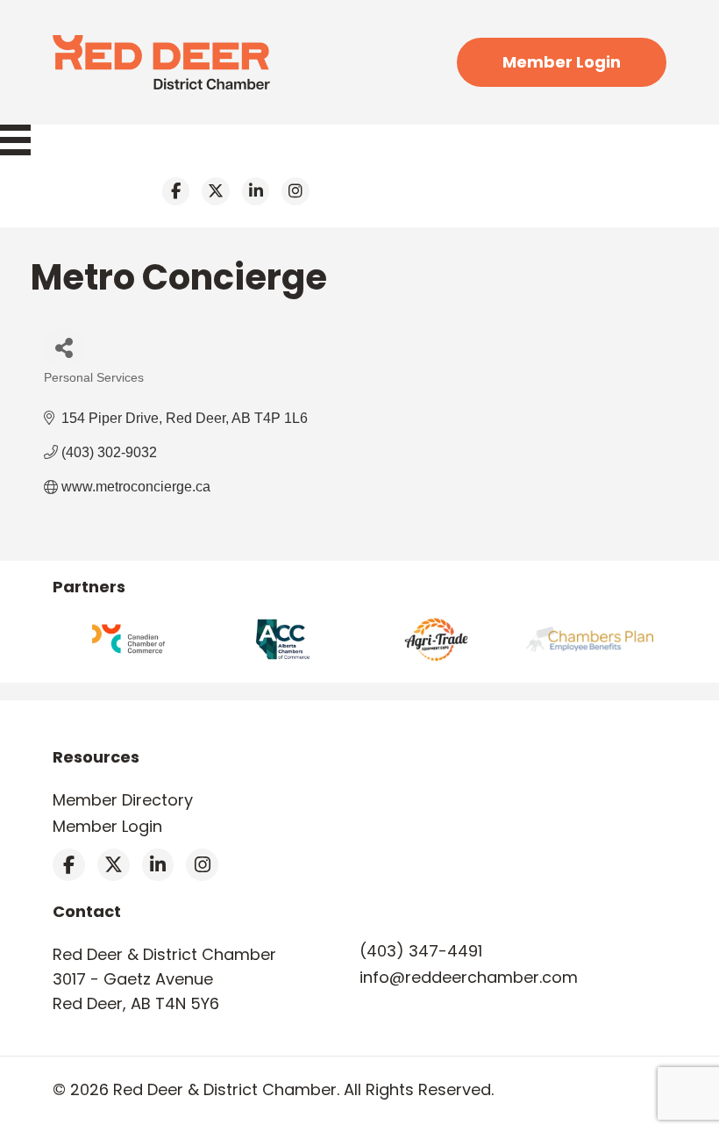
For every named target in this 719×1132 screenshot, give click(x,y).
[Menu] (24, 140)
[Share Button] (63, 347)
